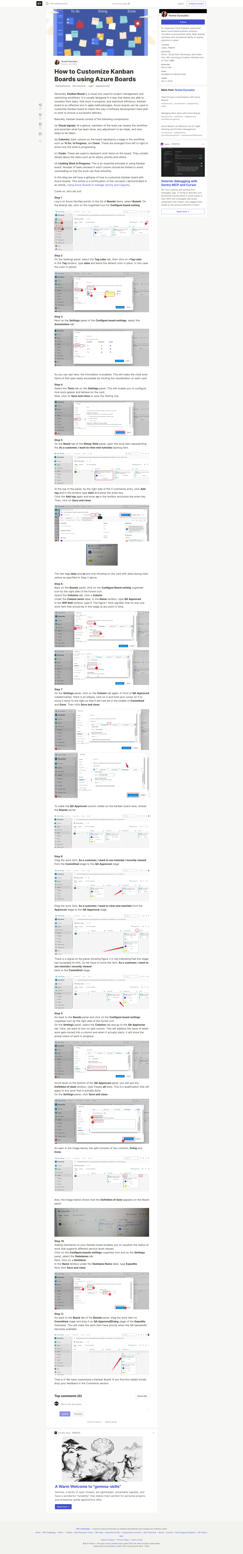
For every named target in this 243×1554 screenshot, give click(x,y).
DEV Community (83, 1529)
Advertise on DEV (113, 1532)
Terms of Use (136, 1540)
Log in (181, 3)
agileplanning (102, 86)
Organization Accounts (131, 1532)
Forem (92, 1543)
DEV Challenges (49, 1532)
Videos (69, 1532)
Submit (65, 1414)
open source (105, 1543)
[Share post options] (40, 141)
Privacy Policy (123, 1540)
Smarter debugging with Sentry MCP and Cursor (179, 183)
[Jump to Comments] (40, 116)
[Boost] (40, 134)
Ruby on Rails (116, 1546)
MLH (121, 1536)
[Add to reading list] (40, 125)
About (161, 1532)
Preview (78, 1414)
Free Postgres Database (185, 1532)
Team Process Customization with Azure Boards (180, 101)
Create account (196, 3)
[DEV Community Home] (39, 3)
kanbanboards (62, 86)
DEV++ (61, 1532)
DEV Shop (202, 1532)
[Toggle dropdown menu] (154, 1433)
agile (91, 86)
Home (37, 1532)
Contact (169, 1532)
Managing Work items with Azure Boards (180, 116)
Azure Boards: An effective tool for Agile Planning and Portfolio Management (181, 130)
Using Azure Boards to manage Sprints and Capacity (98, 184)
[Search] (47, 3)
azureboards (79, 86)
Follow (183, 22)
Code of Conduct (94, 1422)
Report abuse (110, 1422)
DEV (131, 1543)
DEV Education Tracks (84, 1532)
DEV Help (99, 1532)
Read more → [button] (63, 1506)
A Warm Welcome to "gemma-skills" (88, 1486)
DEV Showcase (150, 1532)
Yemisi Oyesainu (69, 61)
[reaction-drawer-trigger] (40, 106)
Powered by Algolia (120, 4)
